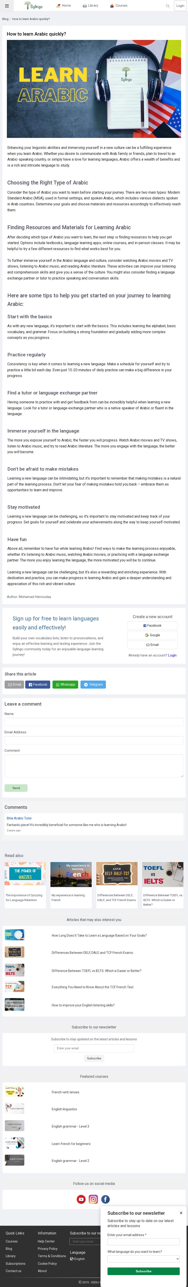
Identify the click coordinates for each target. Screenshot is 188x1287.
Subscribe (94, 1058)
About (42, 1271)
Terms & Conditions (52, 1256)
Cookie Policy (47, 1263)
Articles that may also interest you (94, 920)
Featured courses (94, 1076)
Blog (5, 19)
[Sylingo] (33, 5)
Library (11, 1256)
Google (155, 635)
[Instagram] (94, 1199)
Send (16, 788)
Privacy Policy (48, 1249)
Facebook (154, 625)
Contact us (13, 1271)
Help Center (46, 1241)
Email (155, 645)
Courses (12, 1241)
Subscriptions (15, 1263)
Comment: (12, 750)
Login (180, 6)
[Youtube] (82, 1199)
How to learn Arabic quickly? (31, 19)
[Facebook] (106, 1199)
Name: (9, 714)
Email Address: (16, 732)
